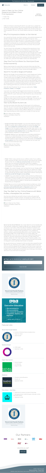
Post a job (40, 5)
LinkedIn (11, 88)
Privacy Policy (41, 470)
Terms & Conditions (33, 470)
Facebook (6, 88)
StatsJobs (7, 5)
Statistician (4, 375)
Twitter (35, 87)
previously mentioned (9, 187)
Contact (33, 5)
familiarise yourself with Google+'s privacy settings (17, 174)
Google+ (18, 88)
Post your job (30, 1)
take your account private (23, 161)
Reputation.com (28, 187)
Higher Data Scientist (7, 360)
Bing (31, 131)
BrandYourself (18, 187)
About (25, 5)
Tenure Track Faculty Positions (9, 329)
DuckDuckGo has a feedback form (16, 131)
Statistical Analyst (6, 344)
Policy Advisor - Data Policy (8, 390)
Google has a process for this (18, 126)
